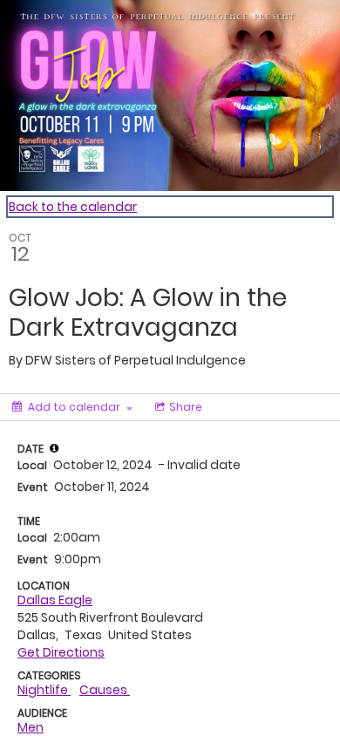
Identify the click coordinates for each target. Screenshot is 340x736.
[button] (54, 448)
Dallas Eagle (54, 600)
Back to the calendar (73, 206)
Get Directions (61, 652)
